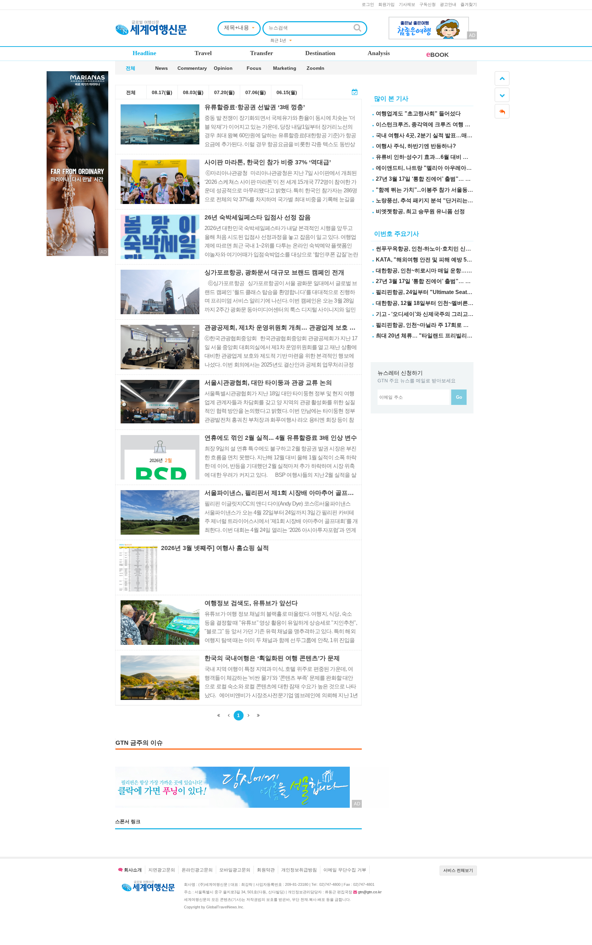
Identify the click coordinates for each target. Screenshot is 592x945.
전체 (130, 68)
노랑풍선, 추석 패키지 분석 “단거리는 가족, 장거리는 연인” (448, 200)
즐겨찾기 (468, 4)
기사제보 (407, 4)
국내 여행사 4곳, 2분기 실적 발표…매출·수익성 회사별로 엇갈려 (454, 135)
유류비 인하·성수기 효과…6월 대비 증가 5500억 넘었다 (443, 157)
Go (459, 397)
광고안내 (448, 4)
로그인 (368, 4)
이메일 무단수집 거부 (344, 869)
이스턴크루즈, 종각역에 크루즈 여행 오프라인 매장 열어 (443, 124)
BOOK (437, 54)
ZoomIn (315, 68)
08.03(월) (193, 92)
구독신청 (427, 4)
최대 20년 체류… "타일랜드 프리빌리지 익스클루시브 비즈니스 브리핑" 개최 (469, 336)
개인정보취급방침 (299, 869)
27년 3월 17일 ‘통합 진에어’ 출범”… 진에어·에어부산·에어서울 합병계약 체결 (470, 179)
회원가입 (386, 4)
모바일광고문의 (234, 869)
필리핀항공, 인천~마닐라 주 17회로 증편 (425, 325)
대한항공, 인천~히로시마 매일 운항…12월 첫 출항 (436, 270)
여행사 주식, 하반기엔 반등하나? (416, 146)
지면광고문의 (161, 869)
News (161, 68)
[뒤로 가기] (502, 111)
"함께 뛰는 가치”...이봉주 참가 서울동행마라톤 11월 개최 (445, 190)
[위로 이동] (502, 78)
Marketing (284, 68)
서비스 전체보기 (458, 870)
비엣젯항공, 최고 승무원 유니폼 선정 (420, 211)
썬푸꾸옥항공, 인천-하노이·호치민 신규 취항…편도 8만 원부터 (452, 249)
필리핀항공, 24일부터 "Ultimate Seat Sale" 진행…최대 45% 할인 (456, 292)
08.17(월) (162, 92)
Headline (144, 53)
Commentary (192, 68)
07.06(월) (255, 92)
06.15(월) (286, 92)
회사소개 (132, 869)
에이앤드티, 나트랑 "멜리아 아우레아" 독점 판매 (435, 168)
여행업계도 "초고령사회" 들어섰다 (418, 113)
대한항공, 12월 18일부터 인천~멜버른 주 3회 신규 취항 (442, 303)
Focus (254, 68)
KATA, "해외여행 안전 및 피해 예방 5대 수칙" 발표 (438, 260)
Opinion (223, 68)
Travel (203, 53)
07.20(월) (224, 92)
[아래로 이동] (502, 95)
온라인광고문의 (197, 869)
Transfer (261, 53)
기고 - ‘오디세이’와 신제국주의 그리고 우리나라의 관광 (442, 314)
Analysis (379, 53)
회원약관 (266, 869)
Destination (320, 53)
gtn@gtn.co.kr (370, 892)
